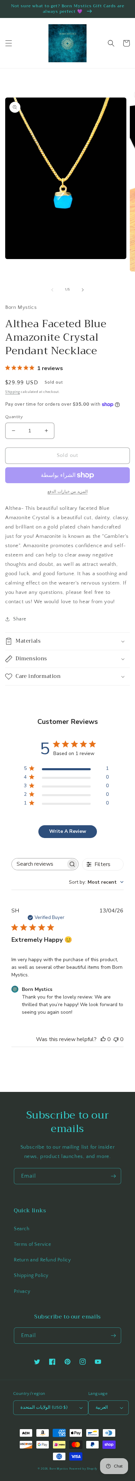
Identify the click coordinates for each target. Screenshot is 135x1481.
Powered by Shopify (83, 1468)
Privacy (22, 1291)
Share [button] (19, 619)
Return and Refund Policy (42, 1260)
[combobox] (96, 882)
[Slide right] (82, 289)
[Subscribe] (113, 1176)
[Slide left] (52, 289)
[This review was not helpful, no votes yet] (116, 1039)
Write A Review (67, 831)
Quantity (14, 416)
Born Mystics (59, 1468)
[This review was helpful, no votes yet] (103, 1039)
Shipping (12, 392)
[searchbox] (39, 864)
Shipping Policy (31, 1275)
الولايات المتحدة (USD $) (44, 1407)
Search (22, 1229)
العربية (102, 1407)
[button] (8, 43)
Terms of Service (32, 1244)
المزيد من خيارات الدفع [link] (67, 491)
